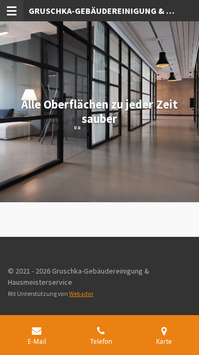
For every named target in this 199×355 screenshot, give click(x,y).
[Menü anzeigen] (11, 10)
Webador (81, 294)
